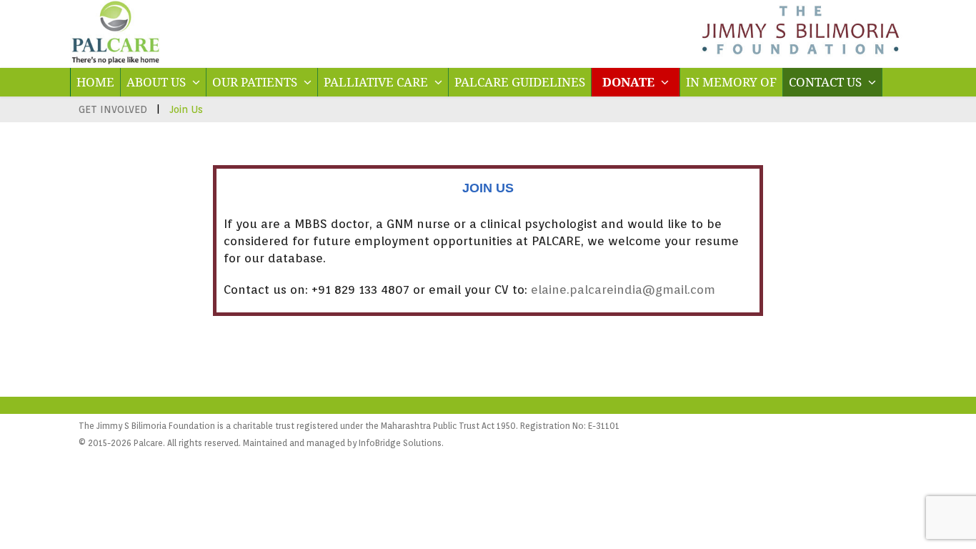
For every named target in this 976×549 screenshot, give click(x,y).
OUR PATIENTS (256, 82)
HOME (95, 82)
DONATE (629, 82)
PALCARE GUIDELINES (519, 82)
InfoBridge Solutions (400, 442)
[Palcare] (115, 59)
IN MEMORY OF (731, 82)
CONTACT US (827, 82)
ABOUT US (157, 82)
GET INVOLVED (113, 109)
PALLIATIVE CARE (377, 82)
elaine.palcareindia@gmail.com (623, 289)
